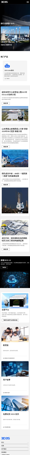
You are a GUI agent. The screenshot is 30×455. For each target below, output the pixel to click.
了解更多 (4, 267)
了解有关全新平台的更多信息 (10, 320)
